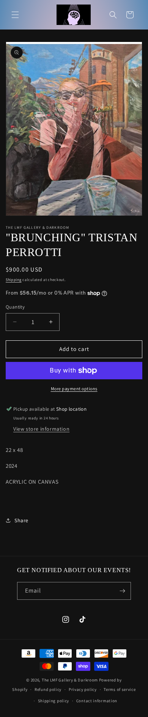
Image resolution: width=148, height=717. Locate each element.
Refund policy (48, 689)
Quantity (15, 307)
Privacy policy (83, 689)
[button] (15, 14)
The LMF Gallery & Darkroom (70, 680)
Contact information (96, 700)
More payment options (74, 388)
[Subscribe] (122, 591)
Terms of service (119, 689)
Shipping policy (53, 700)
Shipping (14, 279)
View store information (41, 428)
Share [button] (21, 520)
